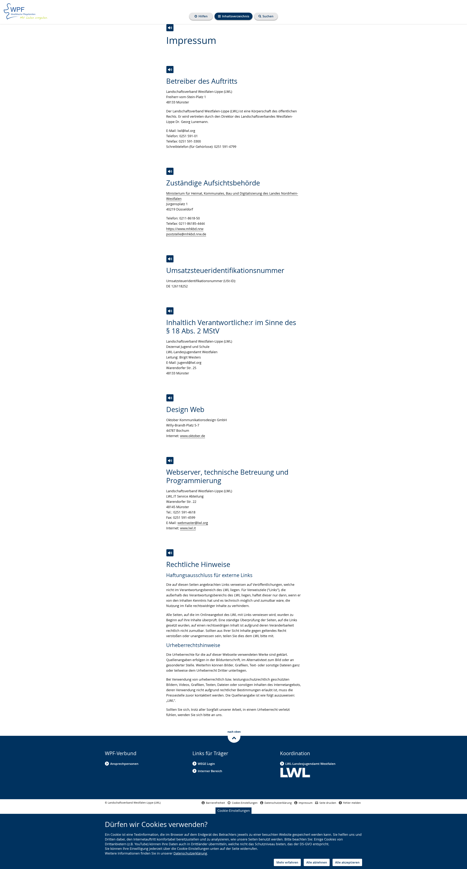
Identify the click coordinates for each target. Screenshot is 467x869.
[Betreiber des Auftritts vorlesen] (170, 69)
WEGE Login (206, 764)
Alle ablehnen (316, 862)
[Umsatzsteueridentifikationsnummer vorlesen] (170, 259)
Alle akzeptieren (347, 862)
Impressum (305, 803)
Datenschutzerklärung (190, 853)
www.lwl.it (188, 528)
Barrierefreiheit (215, 803)
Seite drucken (327, 803)
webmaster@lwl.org (192, 523)
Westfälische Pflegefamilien (25, 11)
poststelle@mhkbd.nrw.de (186, 234)
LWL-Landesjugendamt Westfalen (310, 764)
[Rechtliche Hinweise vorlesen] (170, 553)
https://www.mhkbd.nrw (184, 229)
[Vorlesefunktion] (170, 27)
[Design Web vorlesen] (170, 398)
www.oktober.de (192, 436)
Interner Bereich (210, 771)
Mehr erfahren (287, 862)
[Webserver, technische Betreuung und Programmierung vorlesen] (170, 460)
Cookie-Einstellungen (233, 810)
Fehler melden (352, 803)
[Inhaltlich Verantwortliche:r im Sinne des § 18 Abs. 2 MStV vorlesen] (170, 311)
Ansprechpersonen (124, 764)
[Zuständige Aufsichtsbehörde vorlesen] (170, 171)
